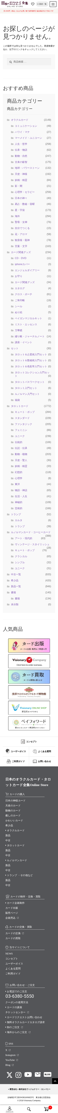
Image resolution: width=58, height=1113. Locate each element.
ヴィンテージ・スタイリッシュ (32, 544)
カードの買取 (13, 938)
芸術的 (18, 508)
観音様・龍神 (22, 240)
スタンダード (22, 418)
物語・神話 (21, 490)
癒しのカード (13, 815)
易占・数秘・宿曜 (25, 204)
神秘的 (18, 502)
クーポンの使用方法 (16, 1002)
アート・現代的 (23, 538)
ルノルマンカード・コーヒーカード (31, 532)
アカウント (9, 1111)
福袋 (17, 400)
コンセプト (11, 958)
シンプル (20, 562)
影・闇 (18, 186)
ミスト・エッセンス (26, 324)
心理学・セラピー (25, 192)
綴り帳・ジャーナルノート (30, 336)
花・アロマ (21, 234)
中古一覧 (16, 574)
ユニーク (20, 436)
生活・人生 (21, 496)
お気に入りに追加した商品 (33, 4)
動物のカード (13, 810)
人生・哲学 (21, 144)
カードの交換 (13, 933)
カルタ (18, 520)
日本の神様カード (15, 800)
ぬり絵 (18, 312)
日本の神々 (21, 198)
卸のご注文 (13, 1027)
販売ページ (11, 913)
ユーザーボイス (14, 963)
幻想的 (18, 472)
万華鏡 (18, 330)
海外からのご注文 (17, 1032)
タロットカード (19, 406)
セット (14, 348)
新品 (8, 835)
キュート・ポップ (25, 412)
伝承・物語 (21, 150)
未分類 (14, 604)
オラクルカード (19, 120)
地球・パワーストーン (27, 168)
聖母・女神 (21, 222)
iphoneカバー (22, 264)
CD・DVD (20, 258)
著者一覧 (43, 4)
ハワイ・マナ (22, 132)
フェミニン (21, 430)
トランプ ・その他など (20, 875)
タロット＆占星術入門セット (31, 354)
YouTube (10, 1060)
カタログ (20, 288)
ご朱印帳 (20, 300)
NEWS (9, 953)
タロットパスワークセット (30, 382)
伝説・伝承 (21, 448)
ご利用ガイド (13, 973)
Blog (7, 1065)
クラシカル (21, 556)
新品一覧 (16, 586)
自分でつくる (22, 228)
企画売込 (10, 918)
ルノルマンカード (17, 860)
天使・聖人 (21, 460)
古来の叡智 (21, 162)
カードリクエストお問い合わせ (24, 1017)
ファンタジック (23, 424)
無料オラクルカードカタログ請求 (26, 1022)
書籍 (13, 592)
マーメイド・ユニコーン (28, 138)
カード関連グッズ (21, 252)
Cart (45, 1107)
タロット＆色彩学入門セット (31, 366)
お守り (18, 276)
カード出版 (11, 908)
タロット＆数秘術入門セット (31, 360)
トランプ (16, 514)
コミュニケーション (26, 126)
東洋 (17, 484)
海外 (17, 216)
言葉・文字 (21, 246)
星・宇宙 (20, 210)
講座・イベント (23, 342)
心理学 (18, 478)
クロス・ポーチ (23, 294)
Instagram (10, 1055)
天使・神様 (21, 174)
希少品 (14, 580)
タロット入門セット (26, 388)
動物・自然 (21, 156)
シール (18, 306)
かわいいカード (14, 820)
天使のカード (13, 805)
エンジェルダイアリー (27, 270)
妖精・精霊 (21, 180)
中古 (8, 840)
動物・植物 (21, 454)
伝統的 (18, 442)
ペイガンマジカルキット (28, 318)
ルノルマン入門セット (27, 394)
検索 (29, 1109)
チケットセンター (15, 1012)
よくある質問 (13, 968)
